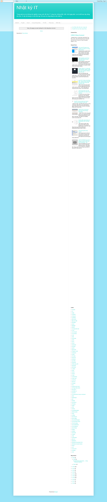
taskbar (73, 431)
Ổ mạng (73, 404)
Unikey (73, 434)
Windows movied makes (77, 444)
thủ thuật (74, 432)
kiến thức (74, 367)
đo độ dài (74, 338)
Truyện (23, 22)
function (73, 346)
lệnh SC (74, 381)
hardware (74, 352)
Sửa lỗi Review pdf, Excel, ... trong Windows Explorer (80, 461)
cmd (73, 335)
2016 (73, 483)
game (73, 348)
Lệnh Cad (74, 378)
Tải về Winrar (75, 426)
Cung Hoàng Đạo (36, 22)
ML (72, 399)
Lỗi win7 (74, 392)
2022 (73, 472)
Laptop (73, 368)
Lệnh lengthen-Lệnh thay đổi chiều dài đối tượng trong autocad (83, 59)
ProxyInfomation (75, 410)
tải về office (74, 418)
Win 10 (73, 439)
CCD (73, 330)
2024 (73, 468)
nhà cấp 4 (74, 402)
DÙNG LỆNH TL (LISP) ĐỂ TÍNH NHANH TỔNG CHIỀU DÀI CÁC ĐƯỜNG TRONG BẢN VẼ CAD (84, 70)
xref (73, 447)
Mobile (73, 400)
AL (72, 311)
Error (73, 341)
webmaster (74, 437)
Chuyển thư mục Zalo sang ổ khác (79, 28)
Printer (73, 408)
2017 (73, 481)
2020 (73, 475)
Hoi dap (73, 356)
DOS (73, 340)
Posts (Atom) (25, 33)
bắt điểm (74, 322)
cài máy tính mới (75, 328)
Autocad (74, 316)
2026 (73, 457)
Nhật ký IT (27, 7)
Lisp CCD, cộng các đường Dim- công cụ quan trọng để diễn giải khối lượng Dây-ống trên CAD (84, 82)
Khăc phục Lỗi (75, 364)
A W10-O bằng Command (77, 35)
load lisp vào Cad (76, 386)
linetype (73, 383)
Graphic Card (75, 351)
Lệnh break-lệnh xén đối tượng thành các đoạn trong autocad (84, 92)
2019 (73, 477)
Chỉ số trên (74, 333)
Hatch (73, 354)
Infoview (74, 359)
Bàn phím (74, 319)
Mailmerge (74, 397)
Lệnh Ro (74, 380)
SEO (73, 413)
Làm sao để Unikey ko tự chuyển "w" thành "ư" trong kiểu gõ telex (84, 48)
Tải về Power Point (76, 421)
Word (73, 445)
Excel (28, 22)
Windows (74, 440)
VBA (73, 436)
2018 (73, 479)
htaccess (74, 357)
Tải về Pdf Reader (76, 420)
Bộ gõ (73, 327)
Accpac (73, 309)
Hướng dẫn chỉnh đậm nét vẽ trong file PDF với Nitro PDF (84, 121)
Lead (73, 375)
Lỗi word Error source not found (78, 394)
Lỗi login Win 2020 (76, 388)
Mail (73, 396)
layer (73, 370)
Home (41, 31)
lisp (73, 384)
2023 (73, 470)
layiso (73, 372)
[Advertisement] (41, 47)
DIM (73, 336)
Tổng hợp (51, 22)
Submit (17, 22)
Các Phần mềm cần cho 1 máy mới (79, 27)
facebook (74, 344)
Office (73, 405)
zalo (73, 452)
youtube (74, 450)
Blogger (73, 325)
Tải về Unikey (75, 423)
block (73, 324)
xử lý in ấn (74, 448)
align (73, 312)
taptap (73, 429)
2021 (73, 474)
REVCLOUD (74, 412)
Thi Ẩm (44, 22)
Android (73, 314)
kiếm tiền (74, 365)
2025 (73, 466)
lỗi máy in (74, 389)
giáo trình (74, 349)
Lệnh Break (74, 376)
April (74, 459)
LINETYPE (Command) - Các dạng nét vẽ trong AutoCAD (83, 110)
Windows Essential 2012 (77, 442)
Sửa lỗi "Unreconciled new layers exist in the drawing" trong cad (81, 102)
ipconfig (73, 360)
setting (73, 415)
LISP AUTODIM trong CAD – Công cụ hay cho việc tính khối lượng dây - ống (84, 141)
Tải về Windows (75, 424)
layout (73, 373)
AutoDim (74, 317)
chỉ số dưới (74, 332)
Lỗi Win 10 (74, 391)
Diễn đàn (58, 22)
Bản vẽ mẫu (74, 320)
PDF (73, 407)
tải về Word (74, 428)
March (74, 464)
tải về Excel (74, 416)
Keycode (74, 362)
